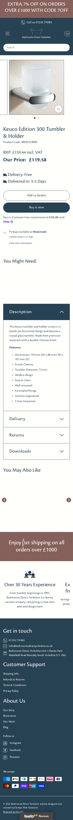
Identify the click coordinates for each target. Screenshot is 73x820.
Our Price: (14, 160)
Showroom (9, 716)
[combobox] (36, 47)
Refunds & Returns (14, 679)
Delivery (17, 419)
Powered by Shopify (13, 812)
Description (20, 312)
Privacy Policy (11, 691)
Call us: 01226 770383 (39, 22)
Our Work (9, 721)
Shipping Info (11, 674)
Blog (5, 727)
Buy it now (36, 207)
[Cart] (66, 33)
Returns (16, 435)
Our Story (9, 710)
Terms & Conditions (14, 685)
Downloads (20, 451)
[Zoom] (58, 109)
